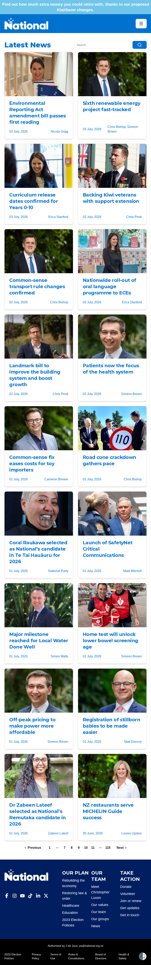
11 (93, 847)
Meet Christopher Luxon (100, 892)
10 (86, 847)
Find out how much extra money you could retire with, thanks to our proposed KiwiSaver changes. (75, 7)
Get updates (129, 908)
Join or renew (130, 901)
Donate (126, 887)
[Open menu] (141, 23)
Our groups (100, 919)
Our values (99, 905)
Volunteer (127, 894)
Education (70, 913)
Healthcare (70, 906)
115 (107, 847)
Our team (98, 912)
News (95, 926)
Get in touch (129, 915)
